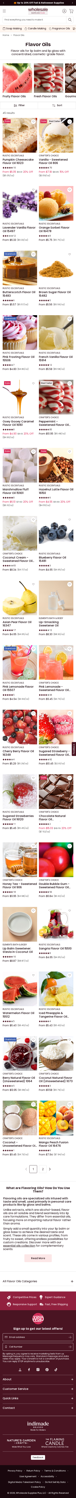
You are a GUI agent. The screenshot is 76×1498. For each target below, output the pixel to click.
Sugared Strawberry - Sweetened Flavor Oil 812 (54, 753)
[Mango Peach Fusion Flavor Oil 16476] (56, 1118)
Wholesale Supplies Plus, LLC (42, 1492)
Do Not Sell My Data (55, 1482)
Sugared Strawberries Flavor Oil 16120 (18, 817)
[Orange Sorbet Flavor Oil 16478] (56, 203)
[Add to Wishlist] (33, 122)
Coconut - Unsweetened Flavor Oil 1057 (19, 1144)
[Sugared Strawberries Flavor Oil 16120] (20, 791)
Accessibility (47, 1476)
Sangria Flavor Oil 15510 (55, 948)
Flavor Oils (18, 35)
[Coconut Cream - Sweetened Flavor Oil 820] (20, 533)
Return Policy (33, 1470)
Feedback (38, 1457)
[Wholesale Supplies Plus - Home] (38, 11)
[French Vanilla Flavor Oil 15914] (56, 332)
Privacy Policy (15, 1470)
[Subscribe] (70, 1337)
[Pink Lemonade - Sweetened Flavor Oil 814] (56, 662)
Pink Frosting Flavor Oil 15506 (18, 358)
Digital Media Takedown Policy (24, 1482)
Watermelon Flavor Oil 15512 (18, 1015)
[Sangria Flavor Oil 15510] (56, 924)
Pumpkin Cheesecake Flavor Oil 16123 (18, 161)
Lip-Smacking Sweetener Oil (49, 623)
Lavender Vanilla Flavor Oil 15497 (19, 229)
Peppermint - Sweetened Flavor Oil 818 (54, 423)
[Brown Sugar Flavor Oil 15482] (56, 268)
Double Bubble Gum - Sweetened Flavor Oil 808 (54, 885)
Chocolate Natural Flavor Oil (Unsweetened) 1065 (53, 817)
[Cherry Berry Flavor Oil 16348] (20, 727)
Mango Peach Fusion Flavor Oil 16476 (53, 1144)
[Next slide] (72, 3)
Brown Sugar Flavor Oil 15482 (55, 294)
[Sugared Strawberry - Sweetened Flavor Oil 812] (56, 727)
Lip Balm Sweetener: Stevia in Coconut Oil (18, 950)
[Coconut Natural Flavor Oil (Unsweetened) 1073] (56, 1053)
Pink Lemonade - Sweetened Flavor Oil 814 (54, 688)
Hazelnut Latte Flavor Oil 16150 (56, 491)
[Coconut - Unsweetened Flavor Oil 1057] (20, 1118)
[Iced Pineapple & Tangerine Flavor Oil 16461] (56, 989)
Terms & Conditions (55, 1470)
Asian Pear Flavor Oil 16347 (17, 623)
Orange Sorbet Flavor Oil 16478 (54, 229)
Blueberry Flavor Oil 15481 (52, 559)
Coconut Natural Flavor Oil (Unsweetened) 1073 (56, 1079)
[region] (38, 3)
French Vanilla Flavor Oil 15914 (56, 358)
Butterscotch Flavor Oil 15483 (19, 294)
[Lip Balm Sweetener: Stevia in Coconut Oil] (20, 924)
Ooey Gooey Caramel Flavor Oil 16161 (18, 423)
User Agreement (27, 1476)
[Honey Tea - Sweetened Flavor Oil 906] (20, 859)
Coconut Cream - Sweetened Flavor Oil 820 (18, 559)
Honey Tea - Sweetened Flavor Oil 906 (20, 885)
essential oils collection (19, 1246)
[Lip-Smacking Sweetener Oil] (56, 598)
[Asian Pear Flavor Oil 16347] (20, 598)
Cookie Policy (38, 1487)
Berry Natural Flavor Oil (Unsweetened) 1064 (19, 1079)
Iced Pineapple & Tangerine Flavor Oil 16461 (53, 1015)
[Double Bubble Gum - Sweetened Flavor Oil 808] (56, 859)
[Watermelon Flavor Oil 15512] (20, 989)
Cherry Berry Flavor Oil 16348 (18, 753)
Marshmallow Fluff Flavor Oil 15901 (16, 491)
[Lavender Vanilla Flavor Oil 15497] (20, 203)
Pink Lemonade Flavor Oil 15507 (18, 688)
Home (6, 35)
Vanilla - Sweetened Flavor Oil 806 (53, 161)
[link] (20, 1370)
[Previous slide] (3, 3)
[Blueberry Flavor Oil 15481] (56, 533)
